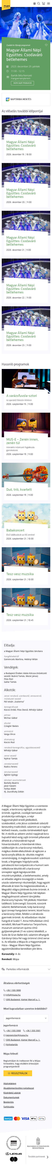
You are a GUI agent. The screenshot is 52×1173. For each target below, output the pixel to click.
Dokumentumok (11, 1097)
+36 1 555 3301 (33, 1030)
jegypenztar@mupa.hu (17, 1035)
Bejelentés (8, 1102)
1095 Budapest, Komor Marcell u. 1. (23, 999)
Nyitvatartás (12, 1044)
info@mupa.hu (13, 994)
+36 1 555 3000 (13, 990)
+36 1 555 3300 (13, 1030)
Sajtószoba (8, 1107)
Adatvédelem (9, 1083)
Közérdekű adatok (12, 1093)
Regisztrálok (19, 1073)
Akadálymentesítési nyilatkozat (18, 1088)
